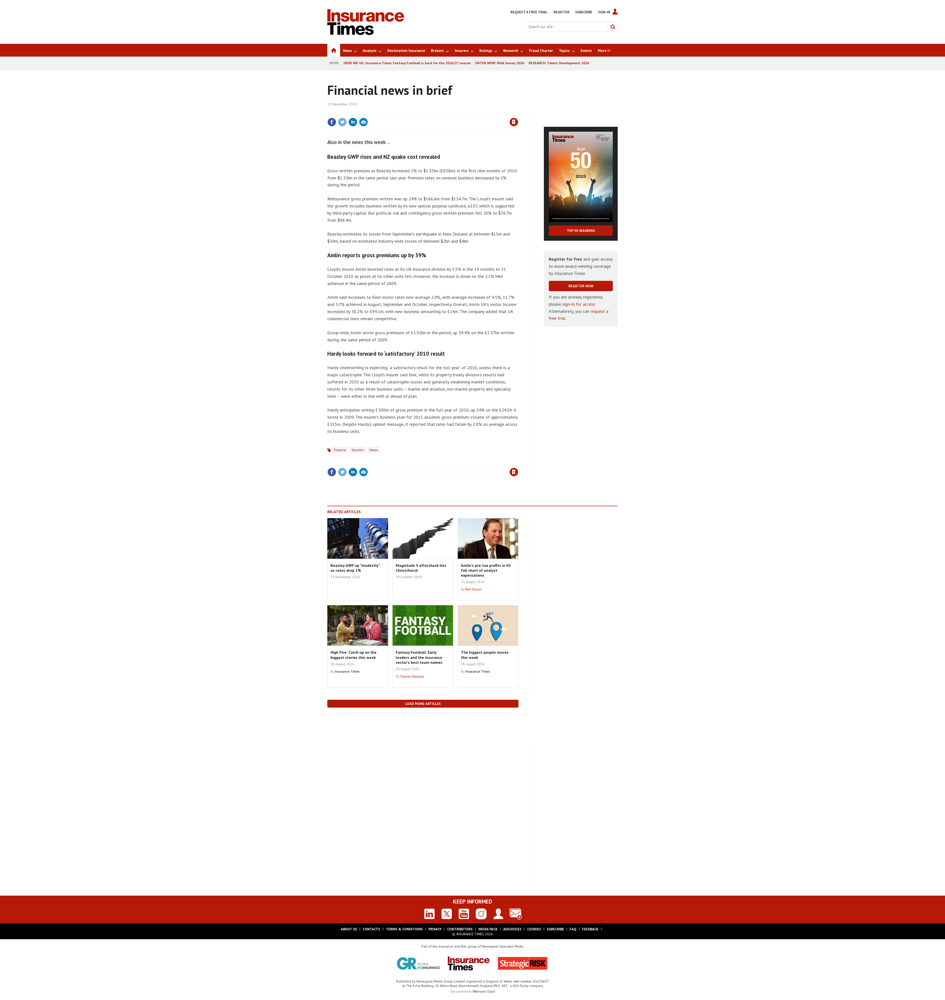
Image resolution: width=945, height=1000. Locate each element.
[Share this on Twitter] (342, 122)
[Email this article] (363, 122)
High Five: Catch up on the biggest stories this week (354, 655)
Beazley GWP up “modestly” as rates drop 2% (355, 568)
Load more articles (423, 703)
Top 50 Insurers (581, 230)
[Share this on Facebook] (331, 122)
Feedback (590, 929)
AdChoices (512, 929)
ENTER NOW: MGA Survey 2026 (499, 63)
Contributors (460, 929)
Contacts (371, 929)
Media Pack (488, 929)
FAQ (573, 929)
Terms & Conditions (404, 929)
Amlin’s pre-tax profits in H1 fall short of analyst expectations (486, 570)
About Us (349, 929)
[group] (603, 50)
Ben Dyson (473, 589)
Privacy (434, 929)
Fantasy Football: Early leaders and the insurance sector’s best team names (419, 657)
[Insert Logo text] (365, 33)
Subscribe (583, 12)
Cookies (534, 929)
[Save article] (513, 122)
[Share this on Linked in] (352, 122)
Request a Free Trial (529, 12)
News (374, 450)
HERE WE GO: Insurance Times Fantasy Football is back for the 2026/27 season (407, 63)
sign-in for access (578, 304)
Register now (580, 286)
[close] (518, 112)
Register (561, 12)
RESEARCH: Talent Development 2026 (559, 63)
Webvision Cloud (484, 991)
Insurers (358, 450)
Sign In (604, 12)
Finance (340, 450)
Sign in (456, 112)
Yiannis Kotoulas (412, 676)
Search (613, 27)
